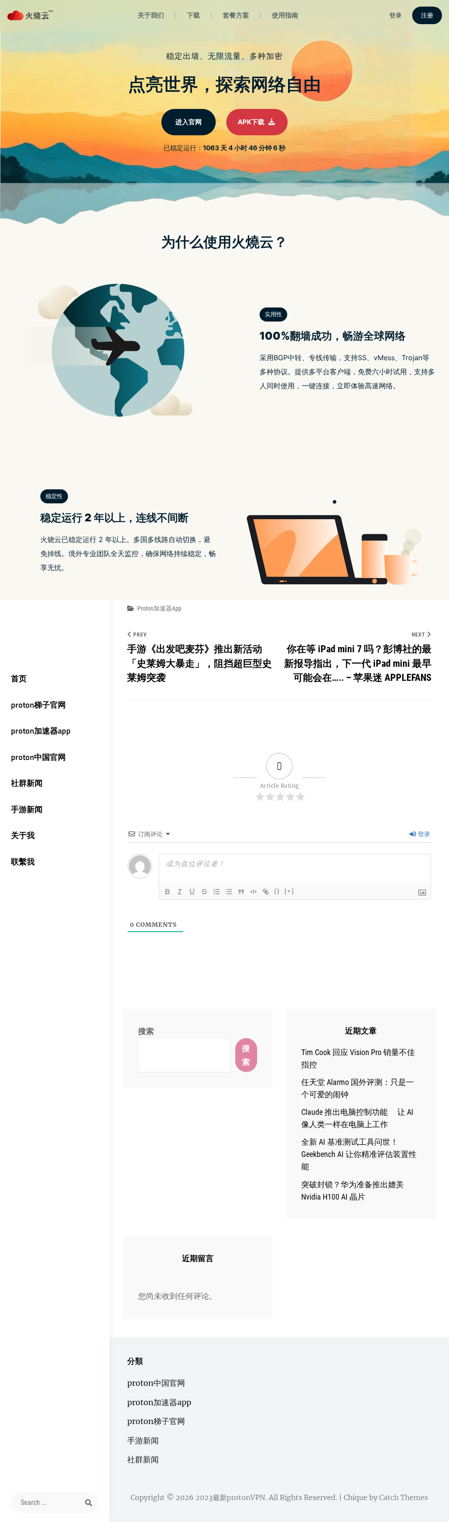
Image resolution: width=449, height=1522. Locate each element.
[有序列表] (216, 891)
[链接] (266, 891)
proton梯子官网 (38, 705)
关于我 (23, 835)
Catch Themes (403, 1497)
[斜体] (180, 891)
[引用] (241, 891)
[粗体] (167, 891)
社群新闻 (27, 783)
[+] (289, 891)
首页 (19, 678)
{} (277, 891)
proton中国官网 (38, 757)
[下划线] (192, 891)
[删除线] (204, 891)
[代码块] (253, 891)
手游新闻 (27, 809)
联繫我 (23, 862)
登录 (423, 834)
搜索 (146, 1031)
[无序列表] (229, 891)
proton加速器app (41, 731)
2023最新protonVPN (230, 1497)
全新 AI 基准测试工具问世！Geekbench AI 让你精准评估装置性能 (359, 1154)
